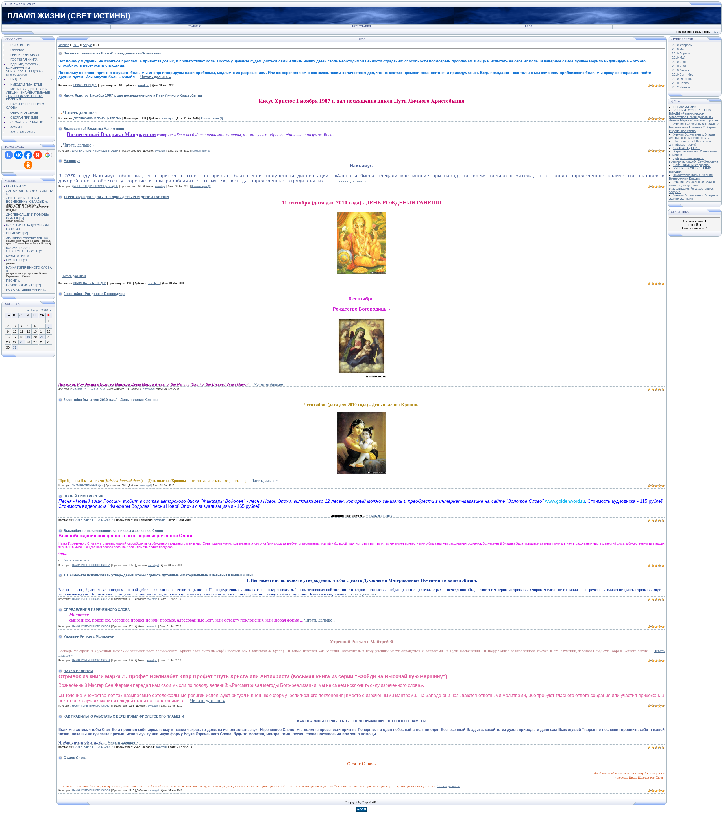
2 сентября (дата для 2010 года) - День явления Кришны (111, 400)
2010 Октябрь (682, 78)
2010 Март (679, 49)
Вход (528, 26)
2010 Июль (679, 66)
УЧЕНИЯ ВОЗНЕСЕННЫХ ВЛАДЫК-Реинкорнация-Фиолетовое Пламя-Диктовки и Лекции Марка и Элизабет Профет (693, 115)
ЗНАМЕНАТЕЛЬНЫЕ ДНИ (24, 237)
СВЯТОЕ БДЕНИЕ (686, 148)
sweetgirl (143, 85)
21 (41, 336)
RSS (715, 31)
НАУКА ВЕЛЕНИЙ (78, 671)
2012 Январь (681, 87)
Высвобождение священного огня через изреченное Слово (113, 531)
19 (28, 336)
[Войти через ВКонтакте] (18, 155)
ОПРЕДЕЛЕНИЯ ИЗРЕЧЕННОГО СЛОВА (97, 610)
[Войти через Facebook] (28, 155)
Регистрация (361, 26)
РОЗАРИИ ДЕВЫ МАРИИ (24, 289)
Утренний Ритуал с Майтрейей (89, 637)
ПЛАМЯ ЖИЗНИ (685, 106)
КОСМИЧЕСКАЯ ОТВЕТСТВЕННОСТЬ (22, 249)
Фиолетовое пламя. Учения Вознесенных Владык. (691, 176)
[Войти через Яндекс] (37, 155)
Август (87, 45)
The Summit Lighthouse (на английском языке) (690, 142)
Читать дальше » (155, 77)
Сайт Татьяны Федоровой (691, 165)
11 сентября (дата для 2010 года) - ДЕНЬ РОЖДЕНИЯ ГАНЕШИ (116, 197)
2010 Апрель (681, 53)
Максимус (72, 161)
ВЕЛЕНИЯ (13, 186)
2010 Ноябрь (681, 83)
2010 (76, 45)
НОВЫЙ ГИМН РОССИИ (84, 496)
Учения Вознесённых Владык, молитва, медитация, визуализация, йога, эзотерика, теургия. (692, 187)
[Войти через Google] (47, 154)
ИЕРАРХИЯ (14, 233)
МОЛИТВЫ (14, 260)
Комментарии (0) (212, 118)
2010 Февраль (682, 45)
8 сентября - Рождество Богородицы (94, 294)
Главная (194, 26)
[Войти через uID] (9, 155)
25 (21, 342)
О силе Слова (75, 758)
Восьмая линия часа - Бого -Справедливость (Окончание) (112, 53)
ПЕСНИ (11, 280)
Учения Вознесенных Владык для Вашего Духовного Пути (692, 136)
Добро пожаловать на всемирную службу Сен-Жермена (693, 159)
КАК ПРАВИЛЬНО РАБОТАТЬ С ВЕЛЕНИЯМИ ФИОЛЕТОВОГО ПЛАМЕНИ (124, 716)
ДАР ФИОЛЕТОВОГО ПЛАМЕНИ (29, 191)
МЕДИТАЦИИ (16, 255)
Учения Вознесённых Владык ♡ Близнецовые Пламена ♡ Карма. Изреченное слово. (694, 127)
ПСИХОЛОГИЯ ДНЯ (21, 285)
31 (14, 347)
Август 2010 (39, 310)
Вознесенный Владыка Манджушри (94, 129)
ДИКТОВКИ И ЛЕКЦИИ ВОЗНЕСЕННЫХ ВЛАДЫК (25, 199)
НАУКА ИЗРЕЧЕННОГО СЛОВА (29, 267)
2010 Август (680, 70)
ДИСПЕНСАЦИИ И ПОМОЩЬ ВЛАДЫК (97, 118)
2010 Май (678, 57)
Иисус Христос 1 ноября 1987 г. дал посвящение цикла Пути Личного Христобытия (133, 95)
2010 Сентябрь (682, 74)
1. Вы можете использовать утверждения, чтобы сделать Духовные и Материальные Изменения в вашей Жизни (158, 575)
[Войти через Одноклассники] (28, 165)
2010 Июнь (679, 62)
